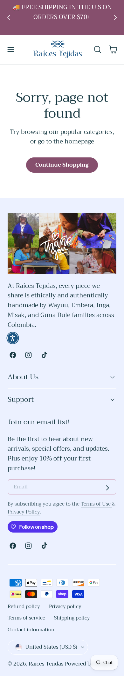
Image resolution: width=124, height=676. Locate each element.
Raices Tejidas (46, 663)
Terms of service (26, 618)
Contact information (31, 630)
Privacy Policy (24, 512)
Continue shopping (62, 164)
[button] (11, 49)
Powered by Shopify (89, 663)
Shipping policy (72, 618)
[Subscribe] (107, 488)
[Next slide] (115, 17)
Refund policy (24, 606)
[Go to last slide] (9, 17)
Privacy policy (65, 606)
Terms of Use (96, 504)
